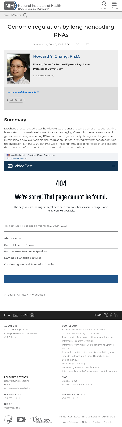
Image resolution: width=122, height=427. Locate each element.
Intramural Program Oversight (78, 341)
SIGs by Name (69, 381)
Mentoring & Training (73, 363)
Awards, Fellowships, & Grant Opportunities (85, 356)
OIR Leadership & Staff (16, 329)
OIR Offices (10, 337)
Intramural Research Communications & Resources (89, 371)
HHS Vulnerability (98, 416)
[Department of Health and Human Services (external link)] (8, 419)
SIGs (64, 377)
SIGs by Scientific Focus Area (77, 384)
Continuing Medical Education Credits (29, 264)
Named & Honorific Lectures (22, 257)
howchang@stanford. (23, 92)
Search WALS (12, 15)
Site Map (97, 422)
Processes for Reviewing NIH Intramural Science (88, 337)
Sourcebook (70, 326)
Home (62, 416)
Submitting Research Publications (80, 367)
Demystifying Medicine (16, 381)
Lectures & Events (16, 377)
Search (108, 422)
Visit (12, 398)
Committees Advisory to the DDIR (80, 333)
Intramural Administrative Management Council (88, 344)
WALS (7, 384)
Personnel (67, 348)
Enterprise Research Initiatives (20, 333)
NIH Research (17, 388)
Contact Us (74, 416)
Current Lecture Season (19, 245)
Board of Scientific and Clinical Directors (83, 329)
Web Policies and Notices (76, 422)
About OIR (10, 326)
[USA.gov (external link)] (41, 419)
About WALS (12, 238)
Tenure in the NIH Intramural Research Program (88, 352)
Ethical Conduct (70, 360)
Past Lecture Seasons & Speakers (26, 251)
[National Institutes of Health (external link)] (21, 419)
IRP (12, 394)
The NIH (73, 394)
